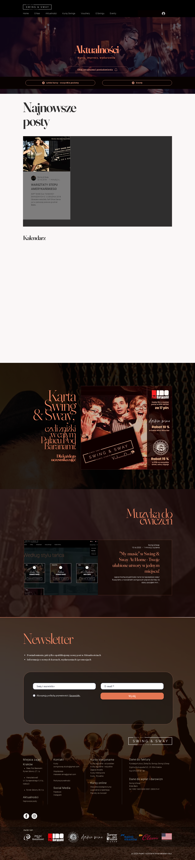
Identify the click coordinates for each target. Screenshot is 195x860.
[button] (99, 790)
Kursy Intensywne (97, 773)
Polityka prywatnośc (61, 781)
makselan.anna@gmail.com (64, 774)
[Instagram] (34, 816)
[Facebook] (26, 816)
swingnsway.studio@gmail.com (66, 767)
